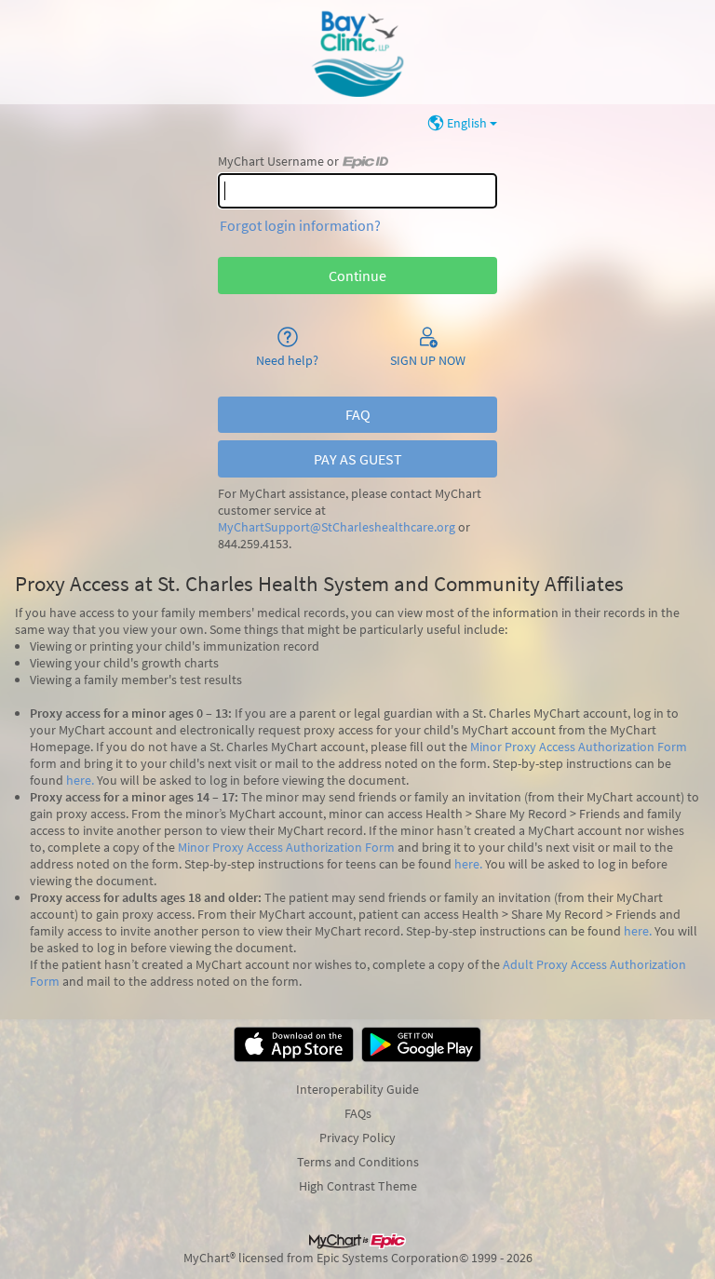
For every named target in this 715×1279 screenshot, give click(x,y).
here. (80, 780)
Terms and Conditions (358, 1161)
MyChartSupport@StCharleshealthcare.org (336, 527)
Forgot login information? (300, 225)
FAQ (358, 414)
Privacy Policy (357, 1137)
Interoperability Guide (357, 1089)
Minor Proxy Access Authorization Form (578, 746)
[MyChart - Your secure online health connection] (357, 52)
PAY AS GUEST (358, 459)
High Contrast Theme (358, 1186)
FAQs (357, 1113)
